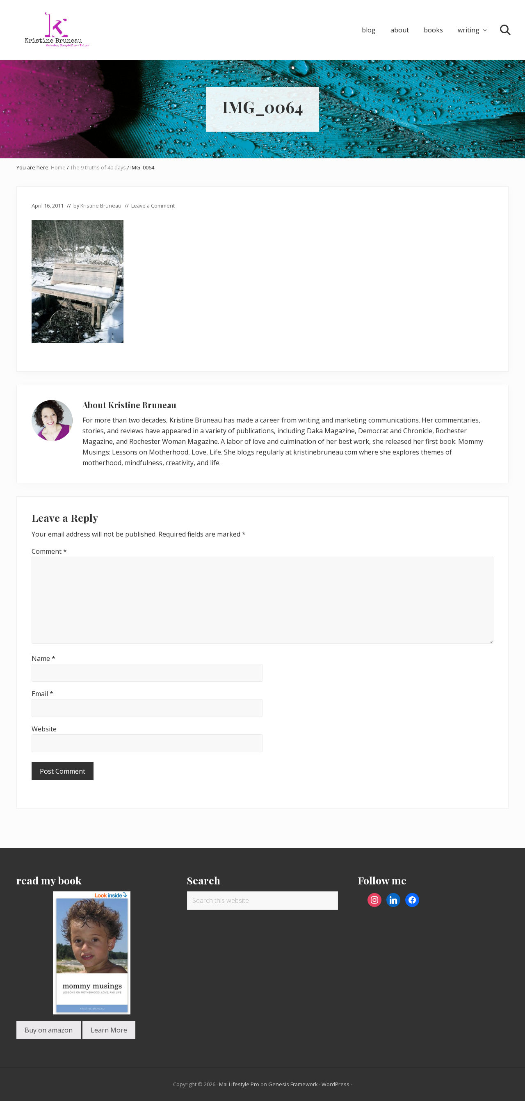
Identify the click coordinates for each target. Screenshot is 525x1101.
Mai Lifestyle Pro (239, 1084)
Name (43, 658)
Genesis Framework (293, 1084)
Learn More (109, 1030)
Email (42, 693)
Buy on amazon (49, 1030)
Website (44, 728)
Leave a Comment (153, 205)
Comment (49, 551)
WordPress (335, 1084)
